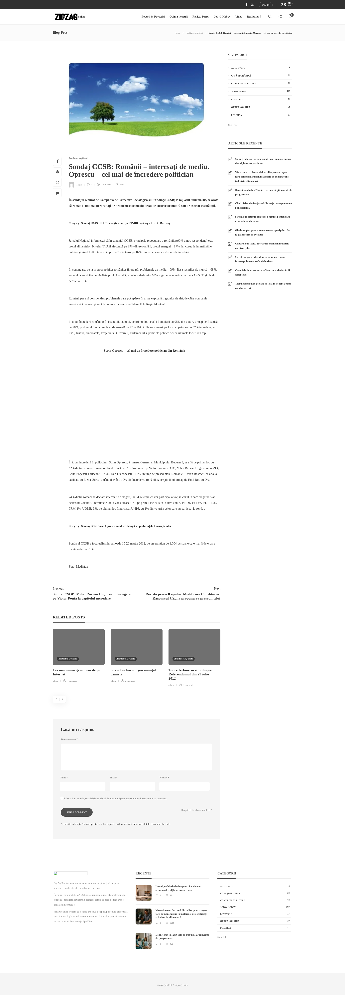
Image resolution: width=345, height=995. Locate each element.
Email (113, 777)
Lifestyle (260, 99)
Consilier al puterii (260, 83)
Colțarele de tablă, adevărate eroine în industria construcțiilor (262, 245)
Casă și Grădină (260, 75)
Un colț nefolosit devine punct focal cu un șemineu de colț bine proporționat (263, 161)
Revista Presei (200, 16)
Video (238, 16)
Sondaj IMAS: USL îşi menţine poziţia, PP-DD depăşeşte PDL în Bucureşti (126, 223)
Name (64, 777)
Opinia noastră (179, 16)
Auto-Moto (260, 67)
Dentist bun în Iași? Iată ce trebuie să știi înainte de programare (263, 192)
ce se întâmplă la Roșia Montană (145, 304)
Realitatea (253, 16)
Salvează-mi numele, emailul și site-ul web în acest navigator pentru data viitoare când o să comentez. (115, 798)
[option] (79, 656)
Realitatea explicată (194, 33)
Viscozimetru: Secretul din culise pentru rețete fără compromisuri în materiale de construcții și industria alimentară (262, 177)
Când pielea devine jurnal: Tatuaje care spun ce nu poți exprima (263, 205)
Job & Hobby (222, 16)
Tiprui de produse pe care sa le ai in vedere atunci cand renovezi (263, 285)
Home (177, 33)
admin (79, 184)
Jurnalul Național (79, 240)
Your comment (69, 739)
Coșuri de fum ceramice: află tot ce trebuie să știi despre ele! (262, 272)
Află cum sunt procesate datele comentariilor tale (143, 823)
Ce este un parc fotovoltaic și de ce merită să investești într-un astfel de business (260, 259)
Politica (260, 115)
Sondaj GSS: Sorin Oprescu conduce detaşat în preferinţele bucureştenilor (126, 526)
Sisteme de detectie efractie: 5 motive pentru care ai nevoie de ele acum (262, 219)
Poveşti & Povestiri (153, 16)
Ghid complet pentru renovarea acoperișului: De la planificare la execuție (262, 232)
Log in (266, 5)
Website (164, 777)
